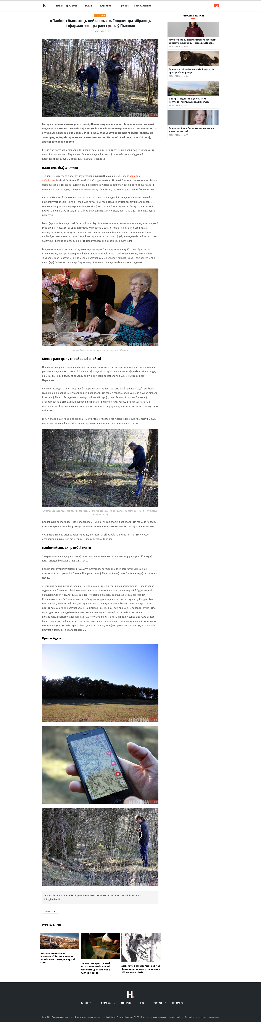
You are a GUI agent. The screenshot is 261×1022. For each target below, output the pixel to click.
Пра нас (124, 5)
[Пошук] (207, 6)
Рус (216, 6)
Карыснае (105, 5)
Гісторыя (100, 16)
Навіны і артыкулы (66, 5)
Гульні (88, 5)
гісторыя (50, 911)
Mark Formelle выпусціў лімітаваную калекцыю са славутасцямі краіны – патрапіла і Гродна (193, 41)
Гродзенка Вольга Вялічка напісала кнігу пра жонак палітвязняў (191, 130)
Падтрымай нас (142, 5)
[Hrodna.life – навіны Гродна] (44, 6)
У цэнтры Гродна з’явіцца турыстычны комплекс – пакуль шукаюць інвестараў (189, 100)
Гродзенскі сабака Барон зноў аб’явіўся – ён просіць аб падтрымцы (191, 71)
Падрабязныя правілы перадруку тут (201, 1017)
